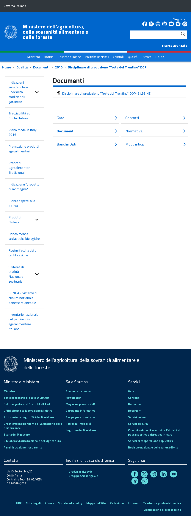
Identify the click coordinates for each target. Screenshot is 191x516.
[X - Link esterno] (151, 24)
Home (6, 67)
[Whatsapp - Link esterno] (184, 24)
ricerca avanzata (174, 45)
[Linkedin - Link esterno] (164, 24)
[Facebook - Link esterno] (144, 24)
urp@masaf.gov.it (80, 471)
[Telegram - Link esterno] (178, 24)
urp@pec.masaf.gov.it (83, 476)
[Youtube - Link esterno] (171, 24)
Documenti (41, 67)
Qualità (22, 67)
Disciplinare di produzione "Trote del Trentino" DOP (107, 67)
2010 (59, 67)
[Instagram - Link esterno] (158, 24)
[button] (37, 92)
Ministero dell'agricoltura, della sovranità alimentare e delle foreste (55, 32)
